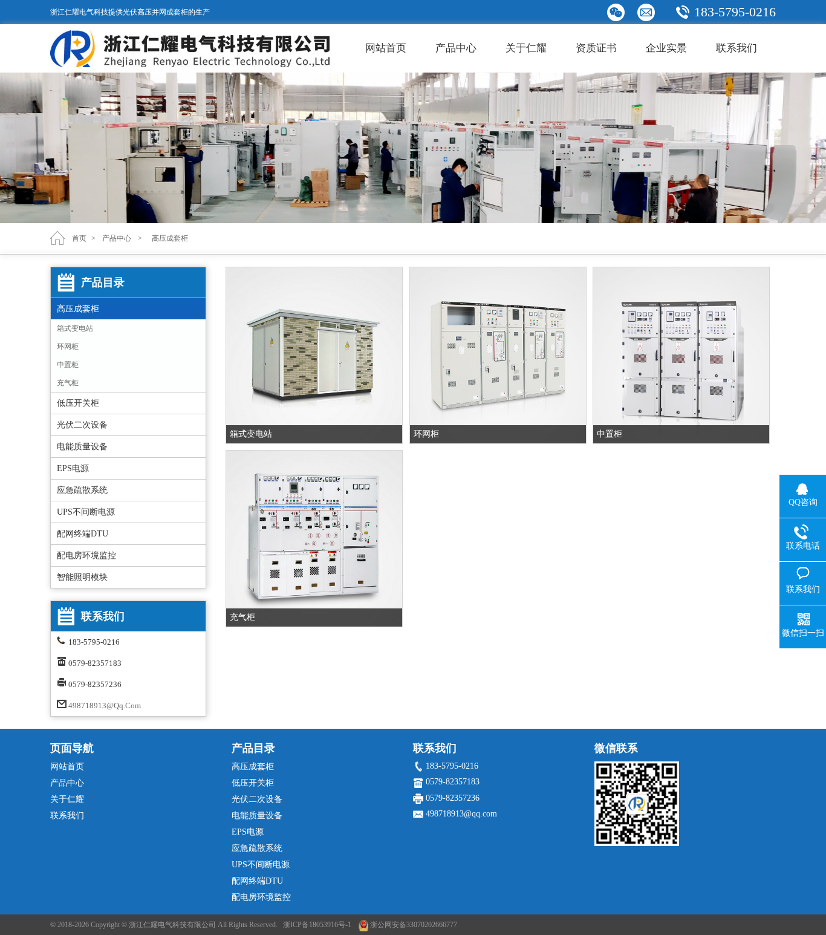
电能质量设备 (82, 446)
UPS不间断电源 (86, 511)
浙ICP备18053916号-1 (317, 924)
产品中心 (455, 48)
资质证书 (596, 48)
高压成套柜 (78, 308)
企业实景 (666, 48)
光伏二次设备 (82, 424)
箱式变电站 (75, 328)
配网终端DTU (82, 533)
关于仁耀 (526, 48)
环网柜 (68, 346)
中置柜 (68, 364)
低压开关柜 (78, 403)
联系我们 (736, 48)
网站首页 (385, 48)
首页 (79, 238)
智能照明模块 (82, 577)
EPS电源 (73, 468)
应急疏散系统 (82, 490)
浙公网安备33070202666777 (413, 924)
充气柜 (68, 383)
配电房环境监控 (86, 555)
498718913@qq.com (104, 705)
